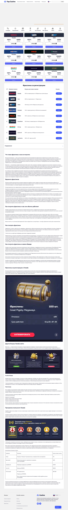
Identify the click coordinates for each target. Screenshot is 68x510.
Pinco (34, 54)
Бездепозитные (7, 501)
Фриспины (6, 503)
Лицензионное (19, 508)
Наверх (57, 507)
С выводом (19, 503)
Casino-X (34, 71)
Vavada (14, 37)
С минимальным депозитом (22, 505)
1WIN (34, 37)
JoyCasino (54, 71)
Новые (18, 498)
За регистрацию (7, 498)
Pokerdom (54, 54)
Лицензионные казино (21, 1)
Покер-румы (44, 1)
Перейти (13, 46)
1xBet (54, 37)
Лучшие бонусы (37, 1)
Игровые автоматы (30, 1)
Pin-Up (14, 71)
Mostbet (14, 54)
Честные (18, 501)
